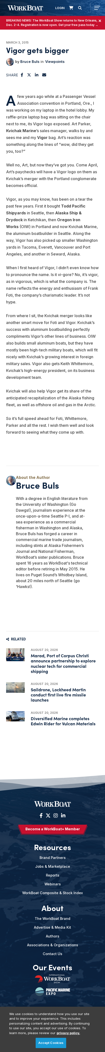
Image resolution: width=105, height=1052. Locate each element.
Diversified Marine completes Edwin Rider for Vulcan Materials (63, 721)
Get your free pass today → (78, 25)
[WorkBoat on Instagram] (55, 816)
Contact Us (52, 954)
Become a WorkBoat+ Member (52, 829)
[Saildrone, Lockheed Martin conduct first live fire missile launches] (15, 687)
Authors (52, 936)
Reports (52, 875)
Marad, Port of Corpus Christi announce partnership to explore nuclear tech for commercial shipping (63, 663)
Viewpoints (54, 61)
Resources (52, 847)
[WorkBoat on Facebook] (41, 816)
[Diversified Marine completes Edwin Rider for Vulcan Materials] (15, 716)
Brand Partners (53, 857)
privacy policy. (68, 1033)
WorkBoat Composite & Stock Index (52, 893)
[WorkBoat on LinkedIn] (62, 816)
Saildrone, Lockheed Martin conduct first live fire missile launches (58, 694)
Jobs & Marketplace (52, 866)
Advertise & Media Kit (52, 927)
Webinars (52, 884)
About (52, 908)
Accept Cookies (51, 1043)
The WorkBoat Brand (52, 918)
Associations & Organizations (52, 945)
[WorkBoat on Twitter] (48, 816)
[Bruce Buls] (10, 62)
